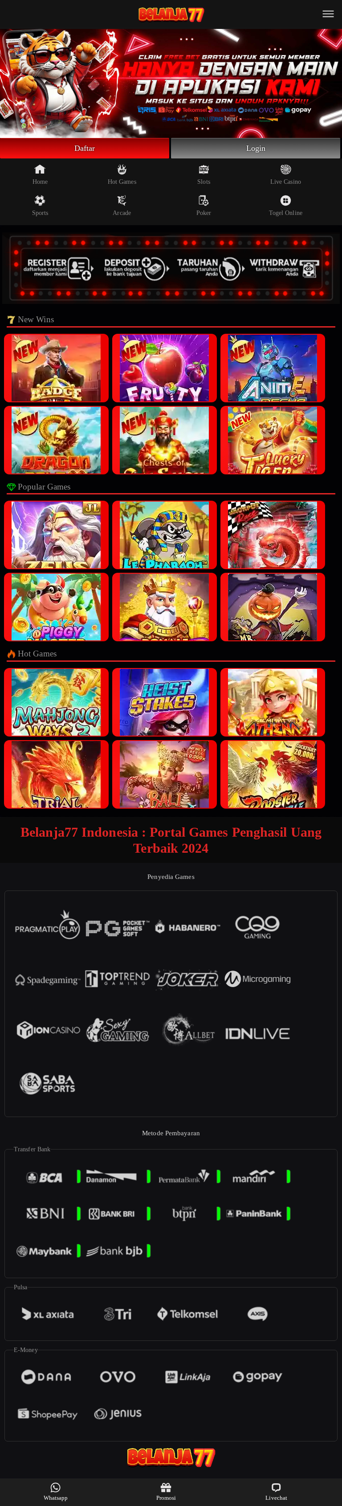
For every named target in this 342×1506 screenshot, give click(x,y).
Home (40, 181)
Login (256, 148)
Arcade (122, 213)
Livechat (276, 1497)
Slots (203, 181)
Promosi (166, 1497)
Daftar (84, 148)
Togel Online (285, 213)
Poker (204, 213)
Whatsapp (56, 1497)
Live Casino (285, 181)
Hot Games (122, 181)
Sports (40, 213)
